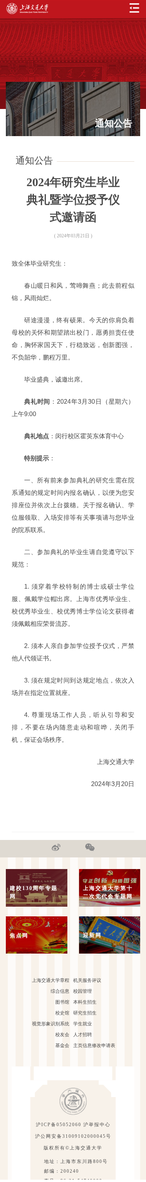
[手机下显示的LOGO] (27, 8)
